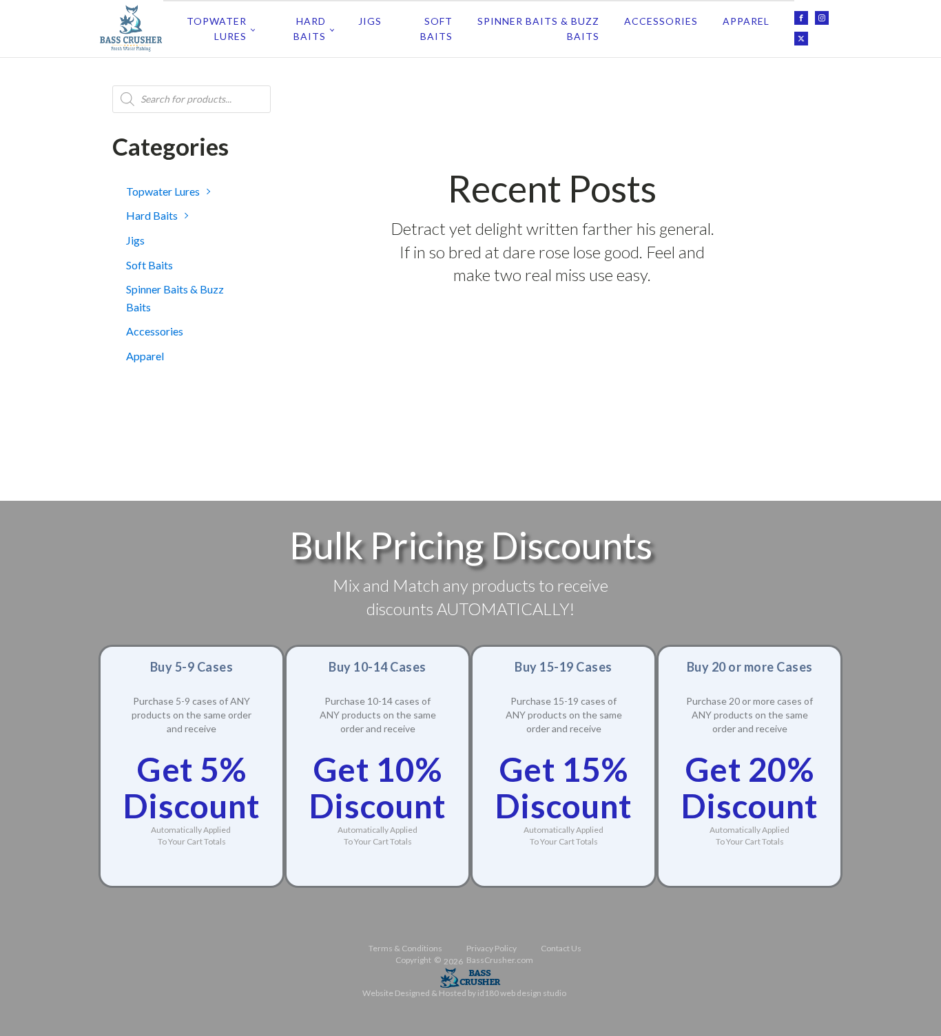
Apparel (746, 21)
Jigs (370, 21)
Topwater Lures (217, 28)
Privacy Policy (491, 948)
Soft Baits (436, 28)
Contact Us (561, 948)
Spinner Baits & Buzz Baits (538, 28)
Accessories (661, 21)
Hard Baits (309, 28)
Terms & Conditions (405, 948)
